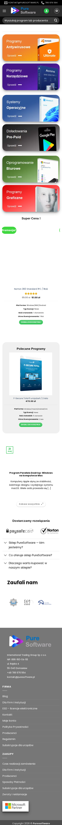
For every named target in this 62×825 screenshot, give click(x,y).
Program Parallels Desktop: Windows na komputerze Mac (31, 474)
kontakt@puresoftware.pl (21, 677)
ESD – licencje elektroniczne (19, 708)
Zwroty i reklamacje (14, 794)
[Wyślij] (56, 20)
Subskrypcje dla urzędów (17, 745)
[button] (4, 11)
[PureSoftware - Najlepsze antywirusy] (24, 10)
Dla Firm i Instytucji (14, 702)
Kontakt (7, 714)
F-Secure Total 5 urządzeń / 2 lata (31, 398)
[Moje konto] (46, 11)
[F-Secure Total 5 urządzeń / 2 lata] (30, 373)
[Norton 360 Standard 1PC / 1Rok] (31, 253)
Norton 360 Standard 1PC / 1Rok (31, 289)
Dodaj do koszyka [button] (31, 322)
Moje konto (9, 721)
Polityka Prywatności (15, 727)
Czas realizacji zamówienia (18, 764)
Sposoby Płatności (13, 782)
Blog (5, 696)
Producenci (9, 733)
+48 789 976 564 (16, 672)
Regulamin (8, 739)
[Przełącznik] (5, 543)
